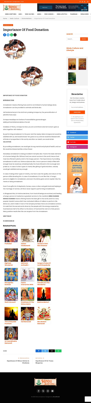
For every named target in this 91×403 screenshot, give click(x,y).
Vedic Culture (29, 14)
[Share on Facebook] (4, 34)
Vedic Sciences (48, 14)
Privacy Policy (79, 120)
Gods (20, 14)
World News (85, 14)
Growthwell (56, 397)
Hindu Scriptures (10, 14)
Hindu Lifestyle (62, 14)
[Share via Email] (15, 34)
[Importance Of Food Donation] (15, 59)
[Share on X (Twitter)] (8, 34)
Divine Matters (8, 25)
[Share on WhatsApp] (11, 34)
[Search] (87, 1)
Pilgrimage (73, 14)
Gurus (39, 14)
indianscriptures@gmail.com (14, 1)
